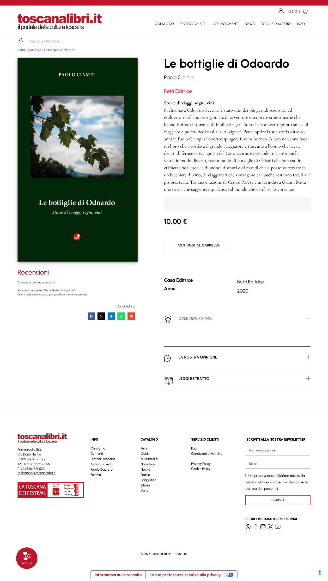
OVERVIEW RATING (195, 318)
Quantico (181, 554)
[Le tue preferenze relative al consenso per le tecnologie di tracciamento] (319, 572)
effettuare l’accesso (36, 294)
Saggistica (148, 480)
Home (22, 50)
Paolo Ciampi (179, 77)
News (250, 24)
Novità (145, 469)
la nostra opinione (197, 357)
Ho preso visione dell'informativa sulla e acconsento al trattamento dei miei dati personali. (276, 482)
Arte (144, 448)
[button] (91, 316)
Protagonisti (192, 24)
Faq (193, 448)
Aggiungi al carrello (198, 245)
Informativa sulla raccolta (118, 574)
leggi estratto (193, 378)
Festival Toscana (103, 459)
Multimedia (149, 459)
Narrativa (35, 50)
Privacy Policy (201, 464)
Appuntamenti (226, 24)
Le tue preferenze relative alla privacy (185, 574)
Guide (145, 454)
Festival (96, 475)
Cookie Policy (200, 469)
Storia (145, 485)
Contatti (97, 454)
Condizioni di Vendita (206, 454)
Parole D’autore (276, 24)
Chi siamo (98, 448)
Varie (144, 491)
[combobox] (55, 41)
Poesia (145, 475)
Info (301, 24)
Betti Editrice (178, 91)
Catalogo (164, 24)
